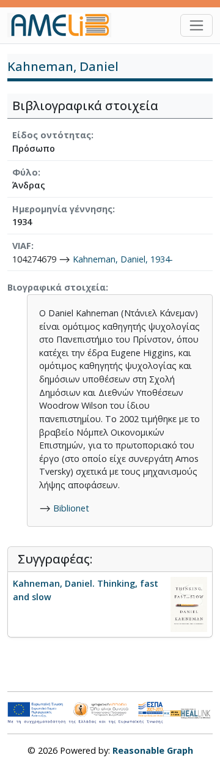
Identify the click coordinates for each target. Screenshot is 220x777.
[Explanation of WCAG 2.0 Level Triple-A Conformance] (172, 712)
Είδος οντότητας (51, 135)
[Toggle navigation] (196, 25)
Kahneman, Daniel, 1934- (123, 259)
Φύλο (25, 172)
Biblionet (71, 508)
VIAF (21, 245)
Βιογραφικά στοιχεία (56, 287)
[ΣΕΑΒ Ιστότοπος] (197, 712)
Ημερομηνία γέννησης (62, 209)
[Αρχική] (64, 25)
